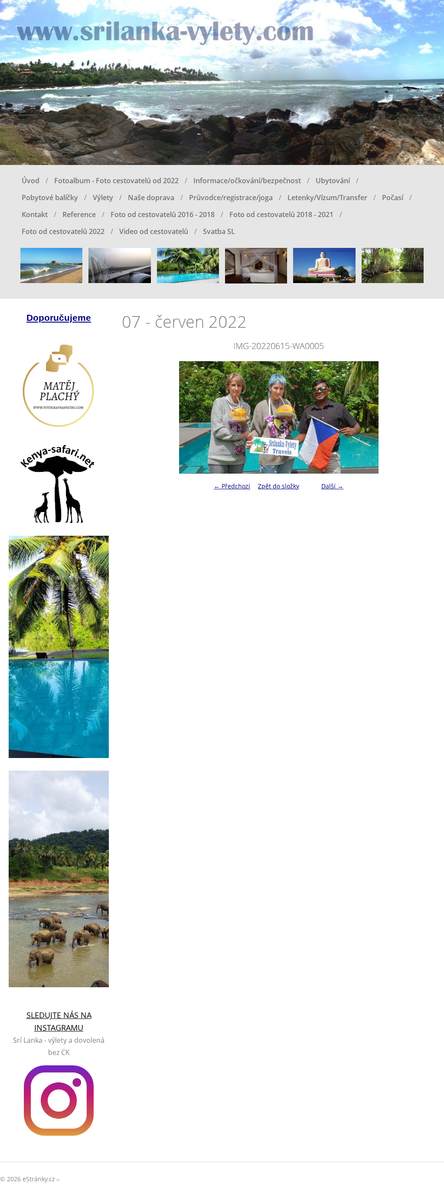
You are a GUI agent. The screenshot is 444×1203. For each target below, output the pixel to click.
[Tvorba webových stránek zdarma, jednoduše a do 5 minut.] (58, 1179)
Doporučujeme (58, 318)
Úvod (30, 180)
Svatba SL (219, 231)
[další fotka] (421, 417)
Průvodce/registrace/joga (231, 197)
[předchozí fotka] (136, 417)
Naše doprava (151, 197)
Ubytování (333, 180)
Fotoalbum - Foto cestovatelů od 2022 (116, 180)
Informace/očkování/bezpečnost (247, 180)
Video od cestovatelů (153, 231)
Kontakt (35, 214)
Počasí (392, 197)
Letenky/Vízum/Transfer (327, 197)
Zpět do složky (278, 486)
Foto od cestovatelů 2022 (63, 231)
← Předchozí (232, 486)
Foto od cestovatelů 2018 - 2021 (281, 214)
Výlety (103, 197)
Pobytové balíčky (50, 197)
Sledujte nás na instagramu (58, 1021)
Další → (332, 486)
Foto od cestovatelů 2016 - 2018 (163, 214)
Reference (79, 214)
